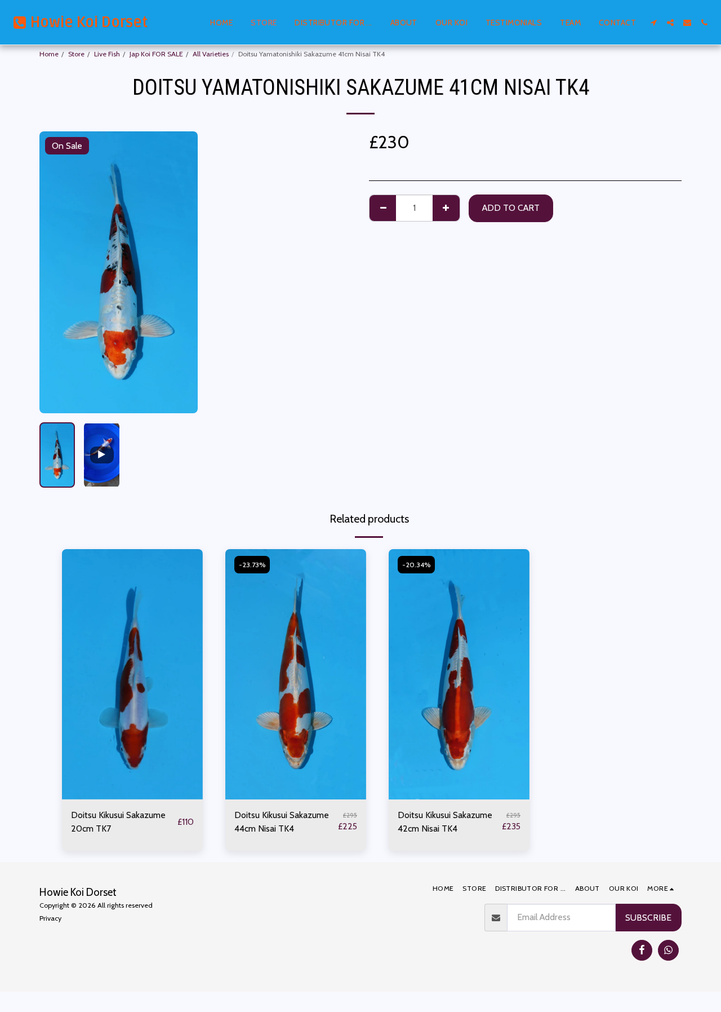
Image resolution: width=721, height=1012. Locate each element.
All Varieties (211, 54)
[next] (179, 272)
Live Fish (107, 54)
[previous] (57, 272)
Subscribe (648, 917)
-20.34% (416, 564)
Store (76, 54)
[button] (653, 22)
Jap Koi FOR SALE (156, 54)
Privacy (50, 918)
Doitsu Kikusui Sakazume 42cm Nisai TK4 (445, 822)
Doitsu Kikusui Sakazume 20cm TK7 (118, 822)
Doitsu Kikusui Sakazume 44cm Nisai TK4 (281, 822)
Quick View (132, 794)
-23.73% (252, 564)
